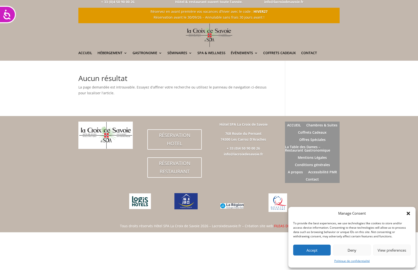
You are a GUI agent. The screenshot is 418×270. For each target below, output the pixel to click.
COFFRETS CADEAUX (279, 53)
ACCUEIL (85, 53)
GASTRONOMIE (145, 53)
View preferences (392, 250)
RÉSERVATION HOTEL (174, 139)
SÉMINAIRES (177, 53)
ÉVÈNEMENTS (242, 53)
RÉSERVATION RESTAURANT (174, 167)
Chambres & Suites (321, 125)
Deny (352, 250)
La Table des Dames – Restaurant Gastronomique (307, 149)
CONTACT (309, 53)
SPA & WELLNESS (211, 53)
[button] (408, 213)
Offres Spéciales (312, 140)
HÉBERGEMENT (109, 53)
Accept (311, 250)
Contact (312, 180)
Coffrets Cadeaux (312, 133)
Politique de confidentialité (352, 261)
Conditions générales (312, 165)
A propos (295, 172)
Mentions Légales (312, 158)
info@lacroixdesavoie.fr (243, 154)
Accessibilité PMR (322, 172)
